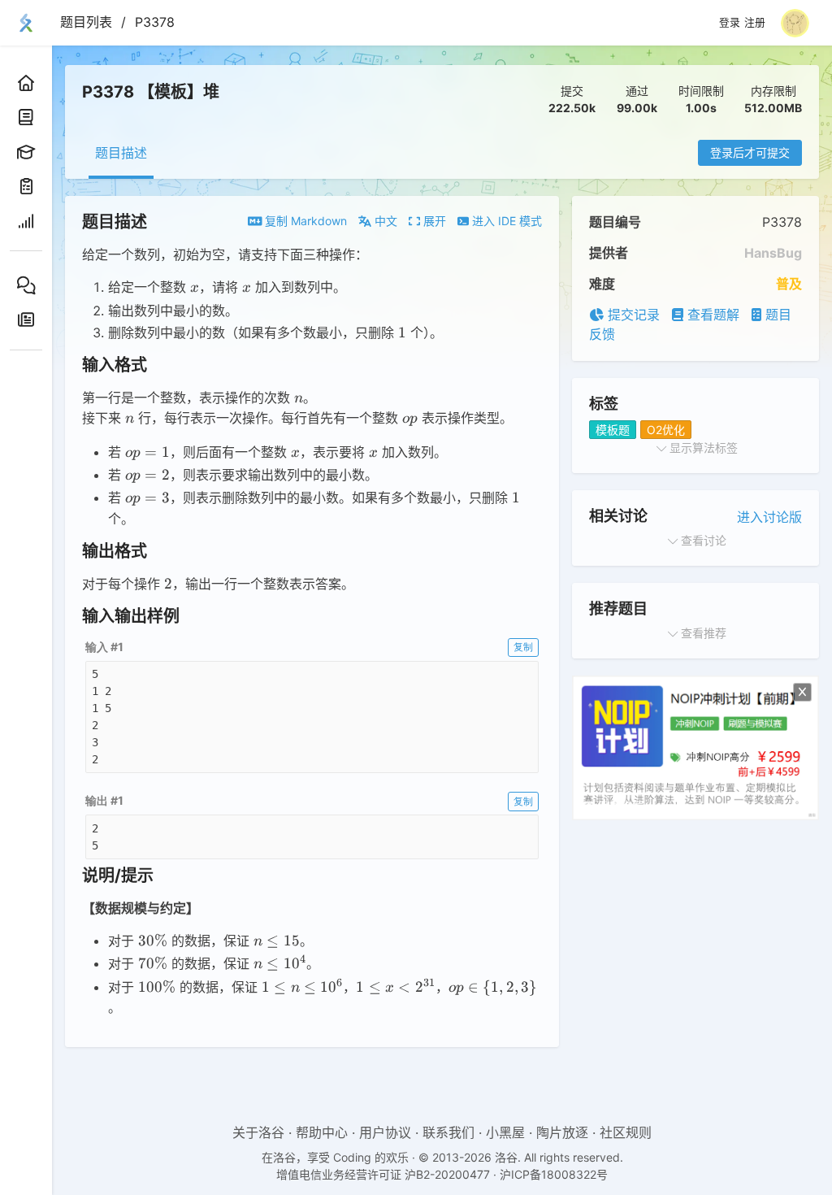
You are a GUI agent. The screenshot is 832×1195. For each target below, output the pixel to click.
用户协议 (385, 1132)
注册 (754, 22)
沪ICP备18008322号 (554, 1174)
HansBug (773, 253)
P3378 (155, 22)
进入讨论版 (769, 517)
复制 (523, 647)
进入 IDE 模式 (505, 221)
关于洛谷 (258, 1132)
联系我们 (448, 1132)
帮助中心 (322, 1132)
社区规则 (626, 1132)
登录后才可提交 (750, 152)
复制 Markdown (304, 221)
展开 (433, 221)
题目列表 (86, 22)
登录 (729, 22)
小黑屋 (505, 1132)
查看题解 (711, 314)
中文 (384, 221)
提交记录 (632, 314)
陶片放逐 (562, 1132)
